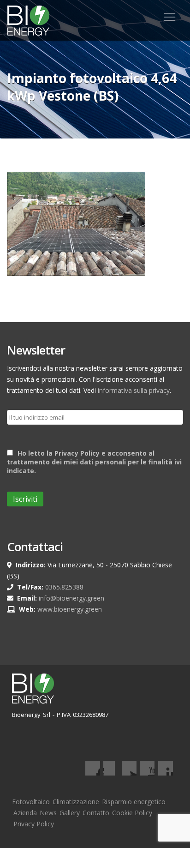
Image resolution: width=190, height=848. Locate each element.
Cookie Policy (132, 812)
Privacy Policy (33, 823)
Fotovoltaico (31, 801)
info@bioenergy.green (71, 598)
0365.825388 (64, 587)
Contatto (96, 812)
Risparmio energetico (134, 801)
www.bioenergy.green (69, 609)
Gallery (69, 812)
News (48, 812)
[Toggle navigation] (170, 17)
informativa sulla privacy (134, 390)
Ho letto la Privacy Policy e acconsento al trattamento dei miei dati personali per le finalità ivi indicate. (94, 462)
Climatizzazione (76, 801)
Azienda (25, 812)
